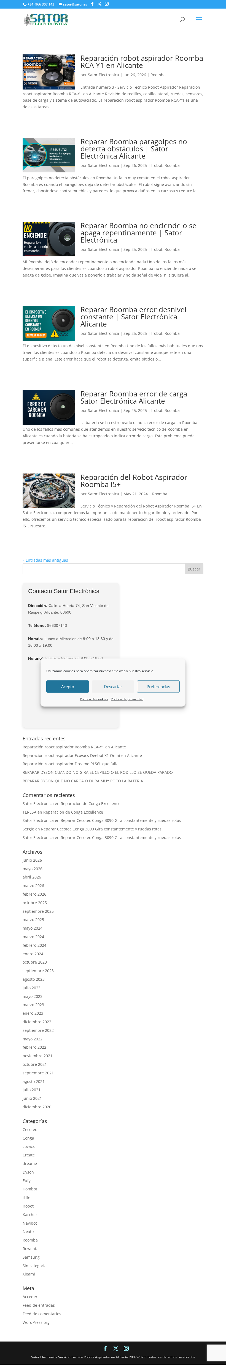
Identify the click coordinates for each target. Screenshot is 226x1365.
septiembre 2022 (38, 1030)
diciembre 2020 (37, 1106)
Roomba (158, 74)
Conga (28, 1138)
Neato (28, 1231)
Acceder (30, 1296)
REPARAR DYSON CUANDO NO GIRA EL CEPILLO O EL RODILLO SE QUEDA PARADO (98, 772)
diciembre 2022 (37, 1021)
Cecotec (30, 1129)
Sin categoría (35, 1265)
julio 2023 (32, 987)
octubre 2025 (35, 902)
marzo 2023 (33, 1004)
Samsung (31, 1257)
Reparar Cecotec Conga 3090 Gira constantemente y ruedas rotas (121, 820)
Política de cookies (94, 698)
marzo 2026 (33, 885)
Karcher (30, 1214)
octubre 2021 (35, 1064)
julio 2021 (32, 1089)
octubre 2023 (35, 962)
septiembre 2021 (38, 1072)
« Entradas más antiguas (45, 560)
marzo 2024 (33, 936)
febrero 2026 (34, 894)
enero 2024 (33, 953)
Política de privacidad (127, 698)
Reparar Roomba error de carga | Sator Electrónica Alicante (136, 397)
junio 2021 (32, 1098)
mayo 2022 (32, 1038)
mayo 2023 (32, 996)
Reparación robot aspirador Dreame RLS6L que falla (71, 763)
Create (29, 1155)
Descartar (113, 686)
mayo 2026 (32, 868)
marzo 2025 (33, 919)
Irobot (156, 165)
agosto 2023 (34, 979)
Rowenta (31, 1248)
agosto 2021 (34, 1081)
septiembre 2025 (38, 911)
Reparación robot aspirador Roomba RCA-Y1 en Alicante (141, 61)
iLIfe (26, 1197)
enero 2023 (33, 1013)
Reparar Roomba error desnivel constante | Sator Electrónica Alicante (133, 316)
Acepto (67, 686)
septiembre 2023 (38, 970)
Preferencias (158, 686)
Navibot (30, 1223)
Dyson (28, 1172)
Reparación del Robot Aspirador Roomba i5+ (133, 480)
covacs (29, 1146)
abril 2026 (32, 877)
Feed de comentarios (42, 1313)
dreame (30, 1163)
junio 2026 (32, 860)
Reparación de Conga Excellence (90, 803)
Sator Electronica (103, 74)
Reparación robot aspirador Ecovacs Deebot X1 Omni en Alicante (82, 755)
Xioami (29, 1274)
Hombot (30, 1189)
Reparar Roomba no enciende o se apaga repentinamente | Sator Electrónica (138, 232)
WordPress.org (36, 1322)
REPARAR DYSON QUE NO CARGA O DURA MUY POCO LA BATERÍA (83, 780)
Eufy (27, 1180)
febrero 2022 (34, 1047)
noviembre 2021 (37, 1055)
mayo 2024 (32, 928)
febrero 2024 (34, 945)
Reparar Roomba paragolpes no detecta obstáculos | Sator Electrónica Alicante (133, 148)
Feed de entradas (39, 1305)
